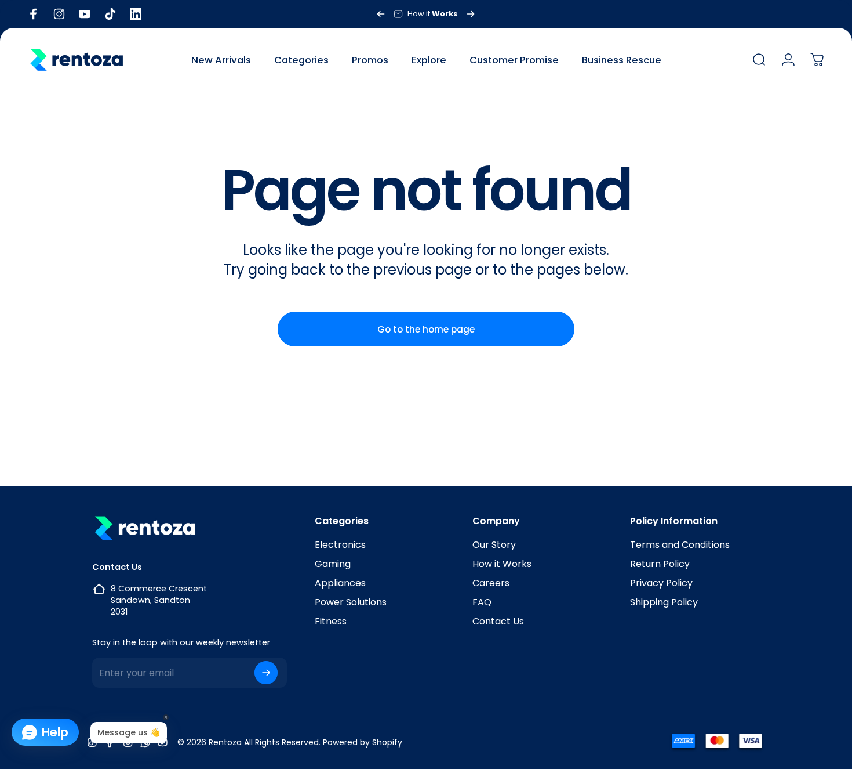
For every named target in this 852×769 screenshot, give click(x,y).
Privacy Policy (661, 583)
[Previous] (381, 14)
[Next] (470, 14)
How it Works (501, 564)
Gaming (333, 564)
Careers (490, 583)
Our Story (494, 544)
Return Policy (660, 564)
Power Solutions (351, 602)
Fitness (331, 621)
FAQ (481, 602)
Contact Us (498, 621)
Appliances (340, 583)
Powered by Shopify (362, 742)
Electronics (340, 544)
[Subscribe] (266, 672)
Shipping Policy (664, 602)
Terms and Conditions (680, 544)
